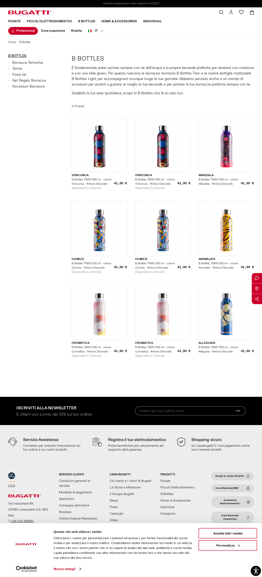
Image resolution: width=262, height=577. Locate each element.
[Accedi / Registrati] (231, 12)
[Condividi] (257, 299)
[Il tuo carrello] (252, 12)
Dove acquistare (53, 31)
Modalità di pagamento (75, 492)
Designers (167, 514)
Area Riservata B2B (226, 488)
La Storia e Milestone (125, 487)
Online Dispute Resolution (78, 518)
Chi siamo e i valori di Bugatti (130, 481)
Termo (17, 68)
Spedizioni (66, 499)
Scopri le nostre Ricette (229, 476)
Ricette (76, 31)
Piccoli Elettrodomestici (49, 21)
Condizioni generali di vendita (74, 483)
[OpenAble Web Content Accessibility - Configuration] (256, 571)
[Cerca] (221, 12)
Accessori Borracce (28, 86)
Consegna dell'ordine (74, 505)
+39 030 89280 (22, 521)
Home (12, 42)
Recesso (65, 512)
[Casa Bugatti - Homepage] (30, 12)
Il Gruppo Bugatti (122, 494)
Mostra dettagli (65, 569)
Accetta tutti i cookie (228, 533)
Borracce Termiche (27, 62)
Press (114, 507)
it (96, 31)
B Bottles (86, 21)
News (114, 500)
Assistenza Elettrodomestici (230, 502)
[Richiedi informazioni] (257, 278)
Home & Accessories (119, 21)
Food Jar (19, 74)
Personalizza (225, 545)
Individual (152, 21)
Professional (25, 31)
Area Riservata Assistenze (229, 517)
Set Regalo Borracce (29, 80)
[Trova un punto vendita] (257, 288)
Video (114, 520)
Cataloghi (116, 514)
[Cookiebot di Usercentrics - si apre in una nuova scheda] (26, 569)
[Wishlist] (241, 12)
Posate (14, 21)
